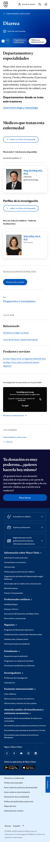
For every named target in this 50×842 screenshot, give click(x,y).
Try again (25, 406)
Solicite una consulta (15, 282)
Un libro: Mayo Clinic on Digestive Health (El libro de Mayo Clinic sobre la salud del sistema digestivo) (24, 362)
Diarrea (11, 23)
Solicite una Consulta (16, 31)
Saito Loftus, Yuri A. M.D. (32, 237)
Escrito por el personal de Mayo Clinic (19, 271)
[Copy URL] (40, 399)
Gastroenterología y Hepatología (20, 107)
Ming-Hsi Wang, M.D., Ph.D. (33, 172)
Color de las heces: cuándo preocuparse (20, 339)
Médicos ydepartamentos (37, 41)
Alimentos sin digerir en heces (16, 332)
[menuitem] (19, 41)
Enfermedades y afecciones (18, 13)
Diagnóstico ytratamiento (20, 41)
